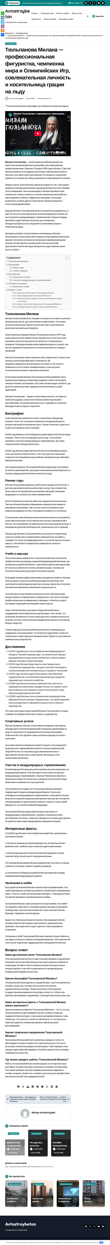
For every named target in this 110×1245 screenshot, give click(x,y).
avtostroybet (47, 1112)
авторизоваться (47, 1166)
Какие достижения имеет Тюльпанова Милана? (35, 293)
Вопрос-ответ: (15, 289)
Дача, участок (77, 13)
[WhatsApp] (2, 13)
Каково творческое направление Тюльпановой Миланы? (39, 304)
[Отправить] (2, 35)
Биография (13, 264)
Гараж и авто (36, 19)
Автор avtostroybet (16, 98)
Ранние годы (18, 267)
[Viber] (2, 26)
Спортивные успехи (21, 277)
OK (101, 1242)
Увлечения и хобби (20, 286)
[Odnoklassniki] (2, 30)
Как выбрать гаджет (66, 19)
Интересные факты (17, 283)
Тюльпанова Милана (18, 261)
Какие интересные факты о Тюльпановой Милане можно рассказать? (39, 299)
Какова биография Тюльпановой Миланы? (34, 296)
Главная (34, 13)
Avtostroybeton (20, 1224)
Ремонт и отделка (62, 13)
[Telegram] (2, 22)
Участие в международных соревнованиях (32, 280)
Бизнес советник (50, 19)
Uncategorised (10, 44)
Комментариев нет (44, 98)
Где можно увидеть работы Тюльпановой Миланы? (37, 307)
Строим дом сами (47, 13)
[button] (66, 257)
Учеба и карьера (20, 271)
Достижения (14, 274)
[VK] (2, 17)
